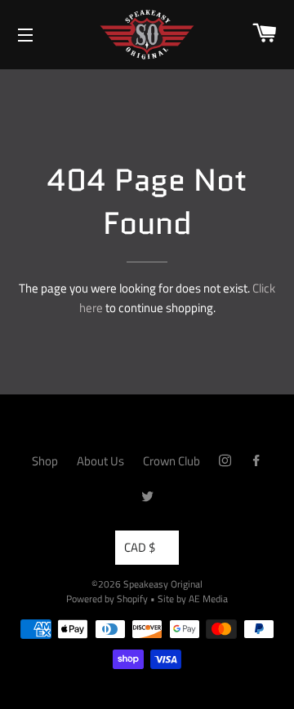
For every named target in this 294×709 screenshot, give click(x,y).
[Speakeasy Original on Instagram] (225, 460)
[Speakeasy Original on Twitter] (147, 496)
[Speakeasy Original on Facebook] (256, 460)
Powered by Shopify (107, 598)
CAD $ (139, 547)
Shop (45, 460)
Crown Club (171, 460)
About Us (100, 460)
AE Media (208, 598)
